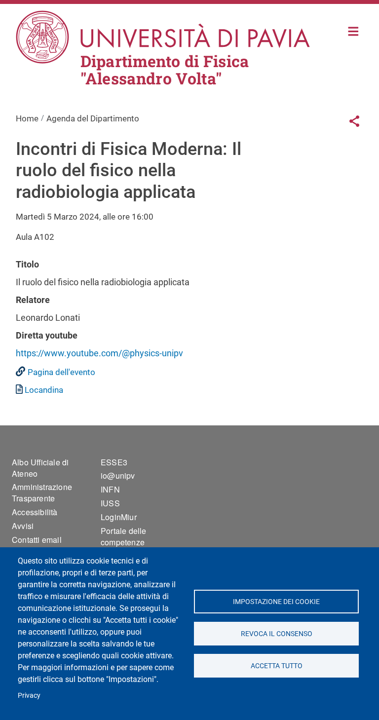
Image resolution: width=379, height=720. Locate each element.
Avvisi (23, 525)
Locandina (44, 390)
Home (353, 30)
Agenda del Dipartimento (92, 118)
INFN (110, 489)
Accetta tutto (276, 666)
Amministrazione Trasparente (42, 492)
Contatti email (37, 539)
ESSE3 (114, 462)
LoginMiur (119, 517)
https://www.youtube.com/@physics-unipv (99, 353)
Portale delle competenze (124, 536)
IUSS (110, 503)
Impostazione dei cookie (276, 602)
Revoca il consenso (276, 634)
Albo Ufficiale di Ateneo (40, 467)
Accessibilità (35, 512)
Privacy (29, 695)
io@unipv (118, 475)
